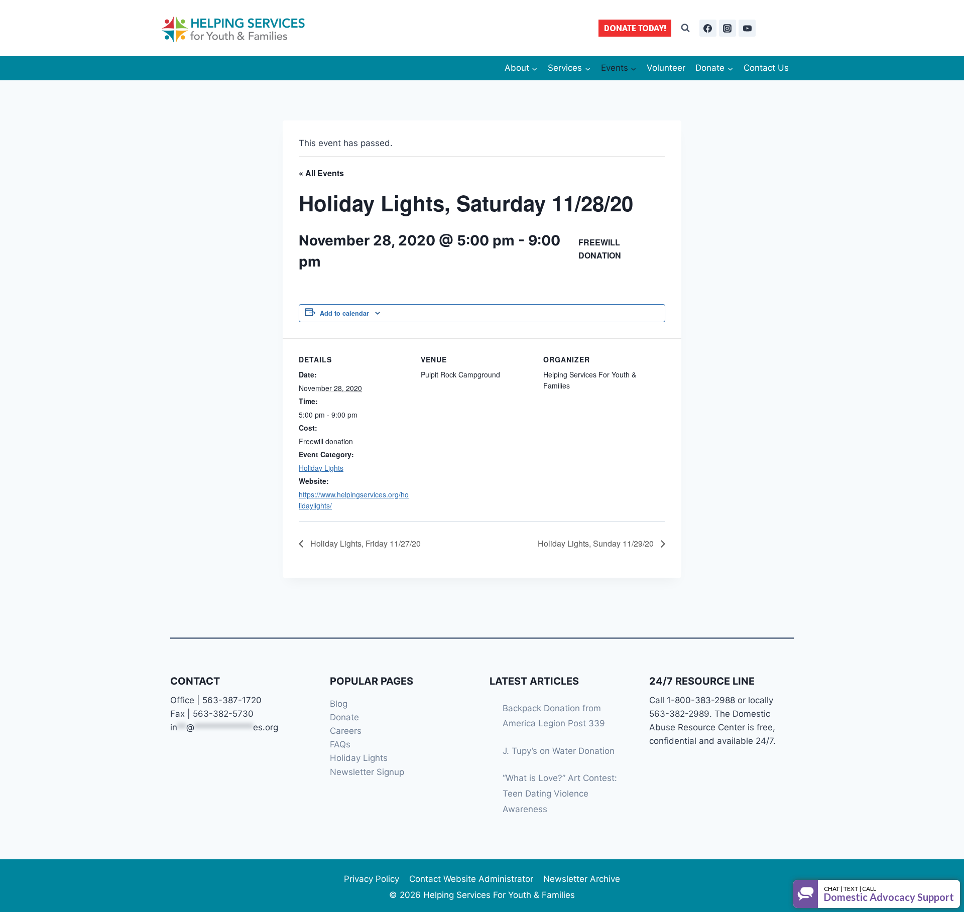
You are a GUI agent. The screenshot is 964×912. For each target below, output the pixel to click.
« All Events (321, 173)
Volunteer (666, 68)
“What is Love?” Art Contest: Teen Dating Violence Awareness (560, 793)
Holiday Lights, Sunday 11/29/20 (597, 543)
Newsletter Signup (367, 772)
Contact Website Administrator (471, 879)
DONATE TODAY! (635, 28)
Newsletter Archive (581, 879)
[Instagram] (727, 28)
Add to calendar (344, 313)
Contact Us (766, 68)
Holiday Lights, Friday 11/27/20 (364, 543)
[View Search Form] (685, 28)
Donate (344, 717)
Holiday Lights (321, 468)
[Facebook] (707, 28)
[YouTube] (747, 28)
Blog (338, 704)
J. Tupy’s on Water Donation (559, 751)
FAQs (340, 744)
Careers (346, 731)
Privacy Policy (371, 879)
